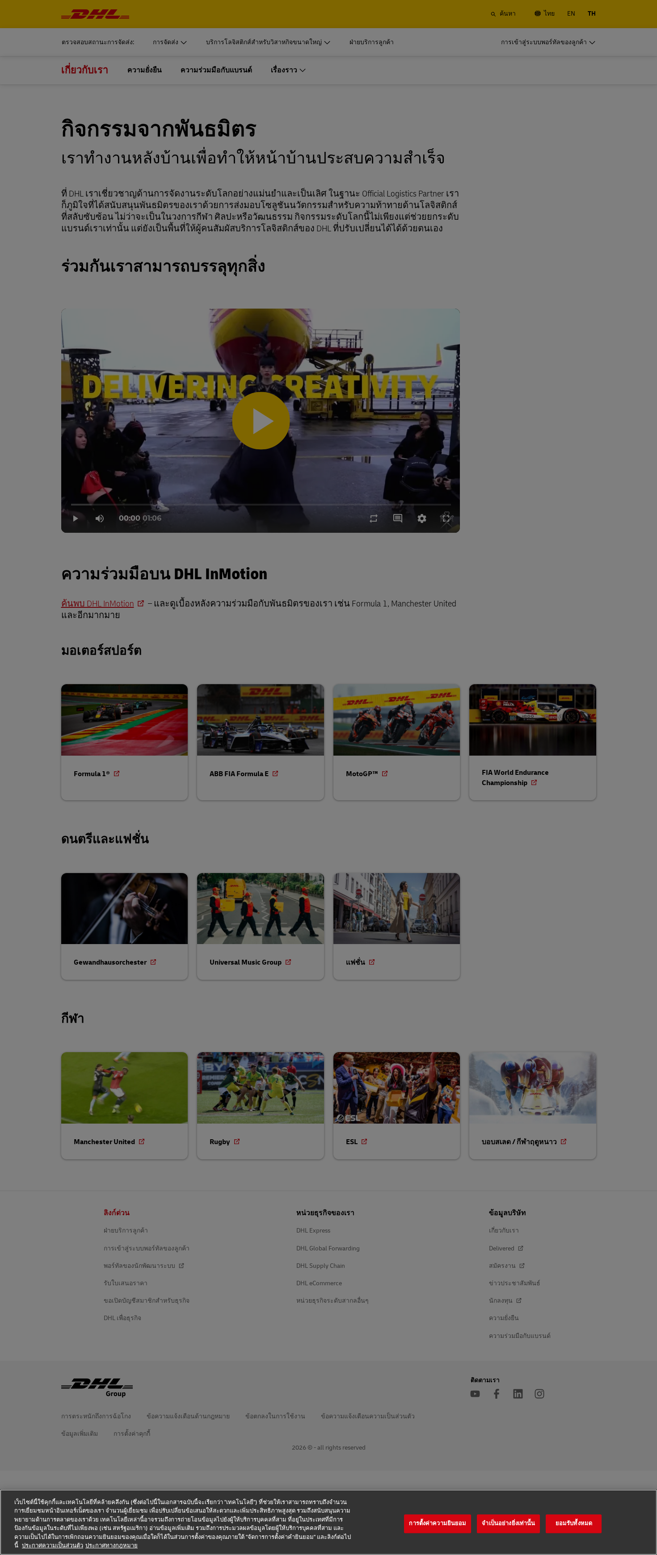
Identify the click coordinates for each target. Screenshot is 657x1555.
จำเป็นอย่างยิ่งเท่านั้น (508, 1523)
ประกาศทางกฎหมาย (111, 1545)
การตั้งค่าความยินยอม (437, 1523)
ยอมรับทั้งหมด (574, 1523)
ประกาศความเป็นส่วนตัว (52, 1545)
